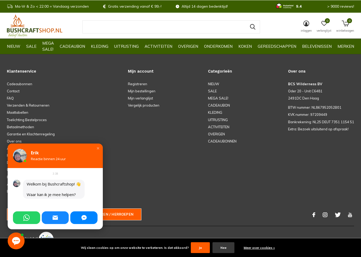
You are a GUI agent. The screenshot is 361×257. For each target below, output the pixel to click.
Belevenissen (317, 46)
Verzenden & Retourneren (28, 105)
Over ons (14, 141)
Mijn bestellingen (141, 91)
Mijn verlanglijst (140, 98)
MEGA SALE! (48, 46)
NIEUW (13, 46)
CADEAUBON (72, 46)
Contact (13, 91)
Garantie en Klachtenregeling (31, 134)
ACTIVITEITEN (158, 46)
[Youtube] (350, 215)
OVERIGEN (188, 46)
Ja (200, 248)
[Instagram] (325, 215)
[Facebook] (313, 215)
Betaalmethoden (20, 127)
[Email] (55, 217)
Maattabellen (17, 112)
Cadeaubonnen (19, 84)
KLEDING (99, 46)
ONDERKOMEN (218, 46)
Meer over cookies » (259, 248)
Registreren (137, 84)
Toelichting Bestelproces (27, 120)
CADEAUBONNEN (222, 141)
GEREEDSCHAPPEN (277, 46)
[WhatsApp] (26, 217)
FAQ (10, 98)
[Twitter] (338, 215)
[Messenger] (84, 217)
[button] (98, 148)
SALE (31, 46)
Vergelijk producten (143, 105)
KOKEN (245, 46)
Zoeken (252, 27)
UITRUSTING (126, 46)
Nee (223, 248)
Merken (345, 46)
